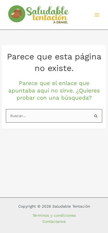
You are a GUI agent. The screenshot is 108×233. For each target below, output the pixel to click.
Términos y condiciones (54, 215)
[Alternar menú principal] (97, 14)
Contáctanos (54, 221)
